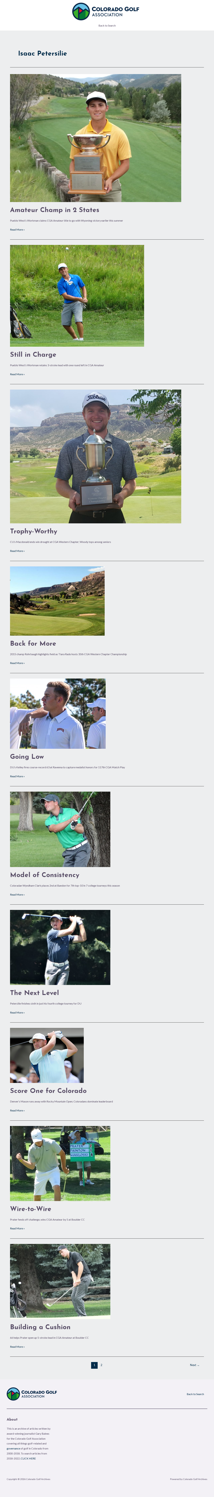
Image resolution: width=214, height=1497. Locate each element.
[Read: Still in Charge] (77, 295)
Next (195, 1365)
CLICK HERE (28, 1458)
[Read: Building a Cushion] (60, 1281)
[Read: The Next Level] (60, 947)
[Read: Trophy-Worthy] (95, 456)
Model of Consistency (44, 875)
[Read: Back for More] (57, 600)
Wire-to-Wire (30, 1209)
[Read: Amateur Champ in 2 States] (95, 137)
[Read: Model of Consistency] (60, 828)
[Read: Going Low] (58, 713)
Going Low (27, 757)
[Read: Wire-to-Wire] (60, 1163)
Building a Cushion (40, 1327)
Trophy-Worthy (33, 531)
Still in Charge (33, 355)
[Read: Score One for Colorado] (47, 1055)
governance (13, 1448)
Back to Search (107, 25)
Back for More (33, 644)
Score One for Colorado (48, 1091)
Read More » (17, 229)
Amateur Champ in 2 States (54, 210)
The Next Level (34, 993)
